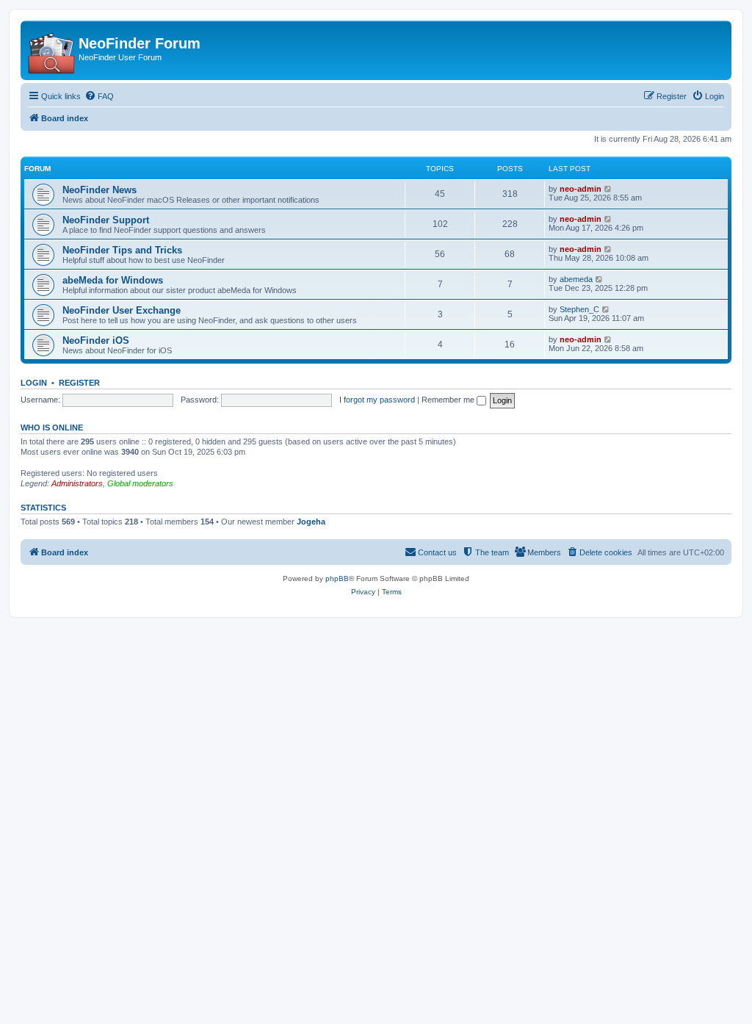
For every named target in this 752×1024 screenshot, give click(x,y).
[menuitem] (99, 96)
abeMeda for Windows (112, 280)
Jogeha (311, 521)
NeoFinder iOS (95, 340)
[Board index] (51, 50)
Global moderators (140, 483)
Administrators (77, 483)
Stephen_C (579, 309)
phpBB (337, 578)
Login (34, 382)
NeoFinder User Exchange (121, 310)
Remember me (449, 399)
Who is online (52, 427)
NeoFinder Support (105, 220)
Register (79, 382)
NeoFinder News (99, 189)
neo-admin (580, 188)
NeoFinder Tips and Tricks (122, 250)
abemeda (576, 279)
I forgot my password (377, 399)
